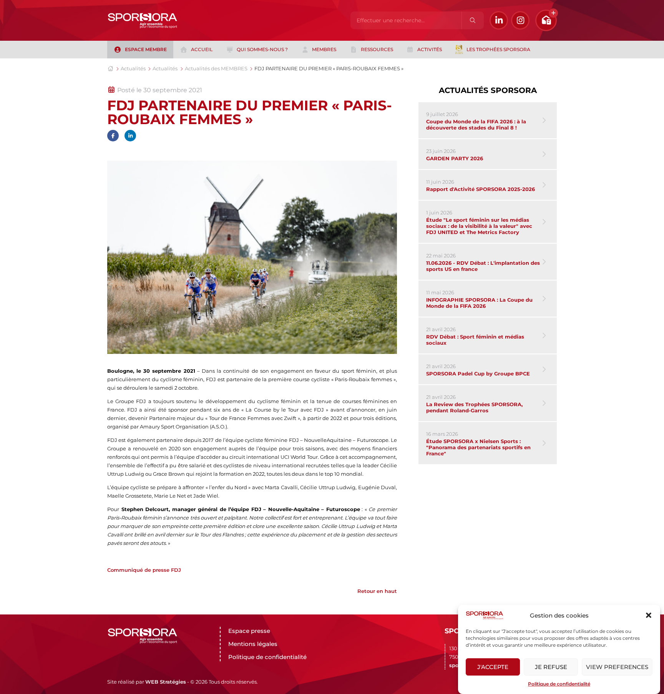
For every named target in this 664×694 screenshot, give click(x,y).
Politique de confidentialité (559, 684)
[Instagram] (520, 20)
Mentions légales (252, 644)
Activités (429, 49)
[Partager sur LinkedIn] (130, 135)
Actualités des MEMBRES (216, 68)
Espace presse (249, 630)
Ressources (377, 49)
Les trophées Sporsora (498, 49)
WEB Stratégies (165, 682)
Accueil (201, 49)
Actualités (133, 68)
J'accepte (492, 667)
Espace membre (146, 49)
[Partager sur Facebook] (113, 135)
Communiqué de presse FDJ (144, 570)
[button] (648, 615)
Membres (324, 49)
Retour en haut (377, 591)
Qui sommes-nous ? (262, 49)
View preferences (617, 667)
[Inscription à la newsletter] (546, 20)
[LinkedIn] (499, 20)
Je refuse (551, 667)
